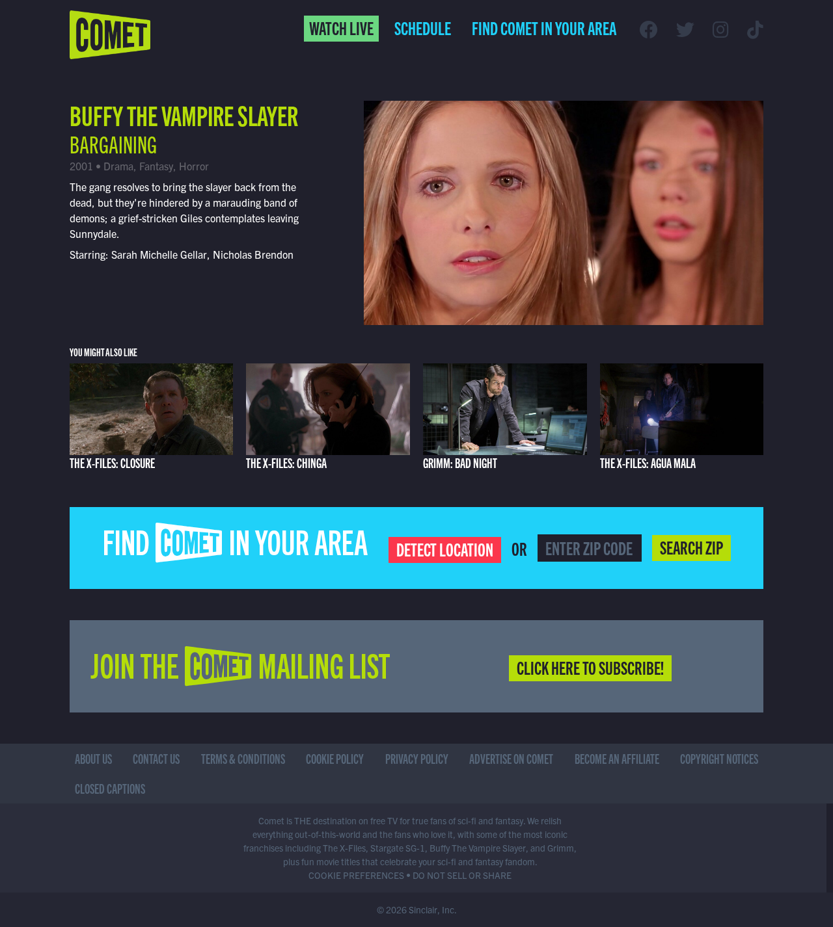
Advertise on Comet (511, 758)
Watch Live (341, 27)
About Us (93, 758)
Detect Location (444, 548)
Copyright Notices (719, 758)
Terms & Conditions (243, 758)
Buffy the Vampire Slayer (184, 114)
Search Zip (691, 546)
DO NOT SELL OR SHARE (462, 875)
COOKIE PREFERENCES (356, 875)
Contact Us (156, 758)
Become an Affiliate (617, 758)
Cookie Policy (335, 758)
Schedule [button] (422, 27)
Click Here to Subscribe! (590, 667)
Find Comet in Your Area (544, 27)
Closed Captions (110, 788)
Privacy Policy (416, 758)
